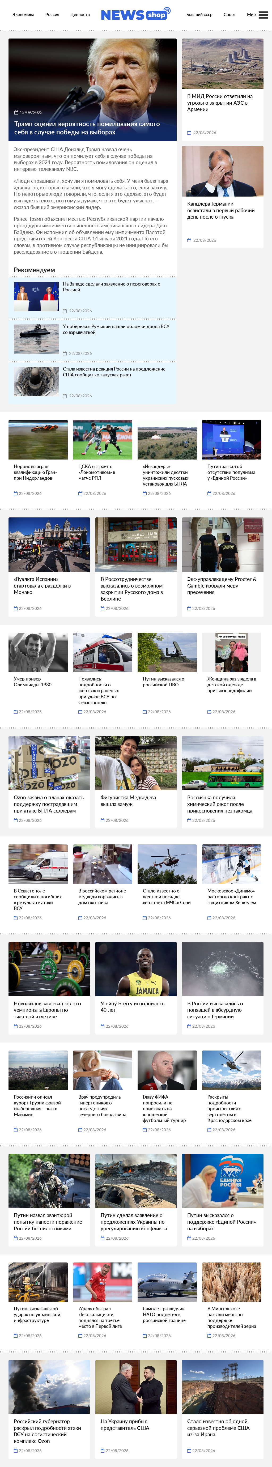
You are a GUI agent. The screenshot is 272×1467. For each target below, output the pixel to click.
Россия (52, 14)
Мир (251, 14)
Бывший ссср (199, 14)
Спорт (230, 14)
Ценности (80, 14)
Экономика (23, 14)
